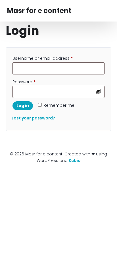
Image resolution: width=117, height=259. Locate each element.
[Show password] (98, 92)
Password (32, 82)
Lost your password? (33, 118)
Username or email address (51, 58)
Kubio (75, 160)
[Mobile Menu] (105, 11)
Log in (22, 105)
